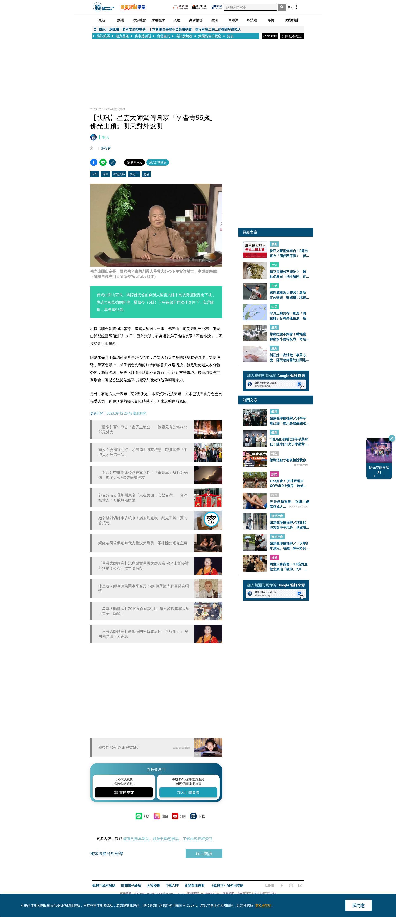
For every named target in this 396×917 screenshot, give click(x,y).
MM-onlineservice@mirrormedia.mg (159, 894)
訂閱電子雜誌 (131, 885)
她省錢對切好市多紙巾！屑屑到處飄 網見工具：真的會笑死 (142, 520)
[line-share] (103, 162)
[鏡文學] (199, 7)
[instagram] (291, 885)
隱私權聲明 (263, 905)
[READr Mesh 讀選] (217, 7)
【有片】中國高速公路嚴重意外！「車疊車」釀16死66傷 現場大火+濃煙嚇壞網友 (143, 475)
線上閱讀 (204, 853)
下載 (201, 816)
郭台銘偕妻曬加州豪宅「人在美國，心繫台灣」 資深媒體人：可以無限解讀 (142, 497)
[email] (300, 885)
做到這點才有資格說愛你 (288, 460)
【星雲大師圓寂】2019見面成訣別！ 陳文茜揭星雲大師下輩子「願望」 (143, 611)
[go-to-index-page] (104, 7)
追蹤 (165, 816)
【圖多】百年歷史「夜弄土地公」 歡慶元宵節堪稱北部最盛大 (142, 429)
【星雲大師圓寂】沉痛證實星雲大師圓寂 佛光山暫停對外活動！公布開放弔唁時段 (143, 565)
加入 (147, 816)
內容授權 (153, 885)
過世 (105, 174)
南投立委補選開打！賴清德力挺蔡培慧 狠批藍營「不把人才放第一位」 (142, 452)
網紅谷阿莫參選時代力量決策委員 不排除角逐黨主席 (142, 543)
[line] (270, 885)
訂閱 (183, 816)
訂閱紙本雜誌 (292, 36)
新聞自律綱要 (194, 885)
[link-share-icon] (112, 162)
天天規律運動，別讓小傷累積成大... (289, 504)
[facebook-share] (93, 162)
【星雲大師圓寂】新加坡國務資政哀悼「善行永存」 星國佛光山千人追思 (143, 633)
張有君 (106, 148)
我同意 (358, 905)
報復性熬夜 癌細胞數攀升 (119, 747)
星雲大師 (119, 174)
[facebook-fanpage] (282, 885)
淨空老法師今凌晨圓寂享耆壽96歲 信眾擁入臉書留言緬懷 (143, 588)
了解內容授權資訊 (197, 838)
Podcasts (270, 36)
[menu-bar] (296, 7)
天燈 (95, 174)
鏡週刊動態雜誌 (166, 838)
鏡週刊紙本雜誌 (136, 838)
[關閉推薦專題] (392, 438)
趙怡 (146, 174)
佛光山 (134, 174)
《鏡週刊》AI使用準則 (226, 885)
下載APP (172, 885)
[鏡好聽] (180, 7)
